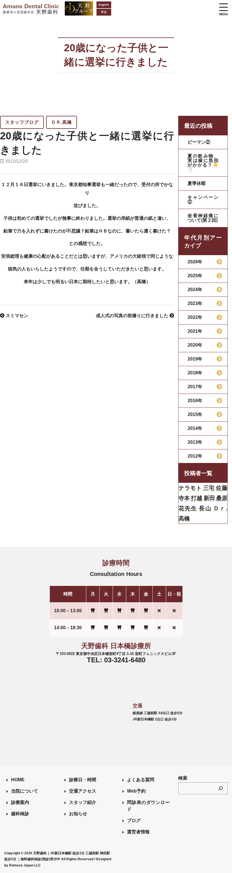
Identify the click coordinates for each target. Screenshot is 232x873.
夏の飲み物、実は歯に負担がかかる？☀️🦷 (203, 162)
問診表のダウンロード (148, 806)
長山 (205, 508)
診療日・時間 (82, 779)
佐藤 (221, 488)
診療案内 (20, 802)
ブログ (134, 820)
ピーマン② (199, 142)
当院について (24, 791)
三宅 (209, 488)
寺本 (184, 498)
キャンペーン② (203, 199)
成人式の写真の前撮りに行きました (132, 315)
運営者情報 (138, 831)
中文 (104, 12)
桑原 (221, 498)
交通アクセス (82, 791)
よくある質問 (140, 779)
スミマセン (16, 315)
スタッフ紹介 (82, 802)
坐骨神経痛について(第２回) (203, 218)
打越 (196, 498)
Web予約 (136, 791)
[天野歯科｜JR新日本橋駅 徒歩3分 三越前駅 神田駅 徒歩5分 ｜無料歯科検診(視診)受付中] (31, 10)
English (103, 4)
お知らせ (78, 813)
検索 (182, 778)
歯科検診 (20, 813)
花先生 (188, 508)
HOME (18, 779)
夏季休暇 (197, 183)
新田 (209, 498)
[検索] (220, 788)
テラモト (190, 488)
